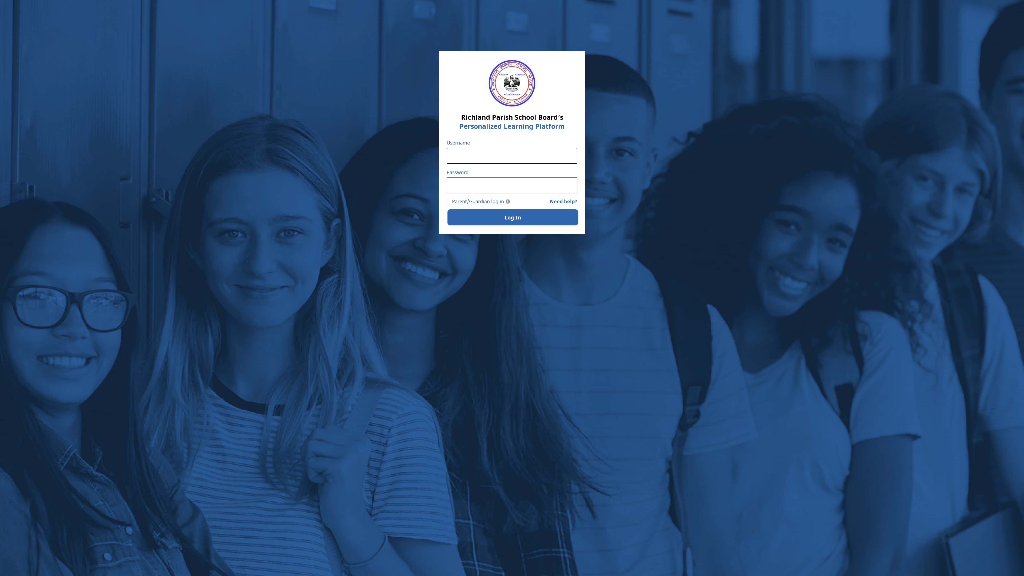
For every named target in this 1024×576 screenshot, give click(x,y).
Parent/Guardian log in (478, 201)
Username (458, 142)
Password (458, 172)
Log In (513, 217)
